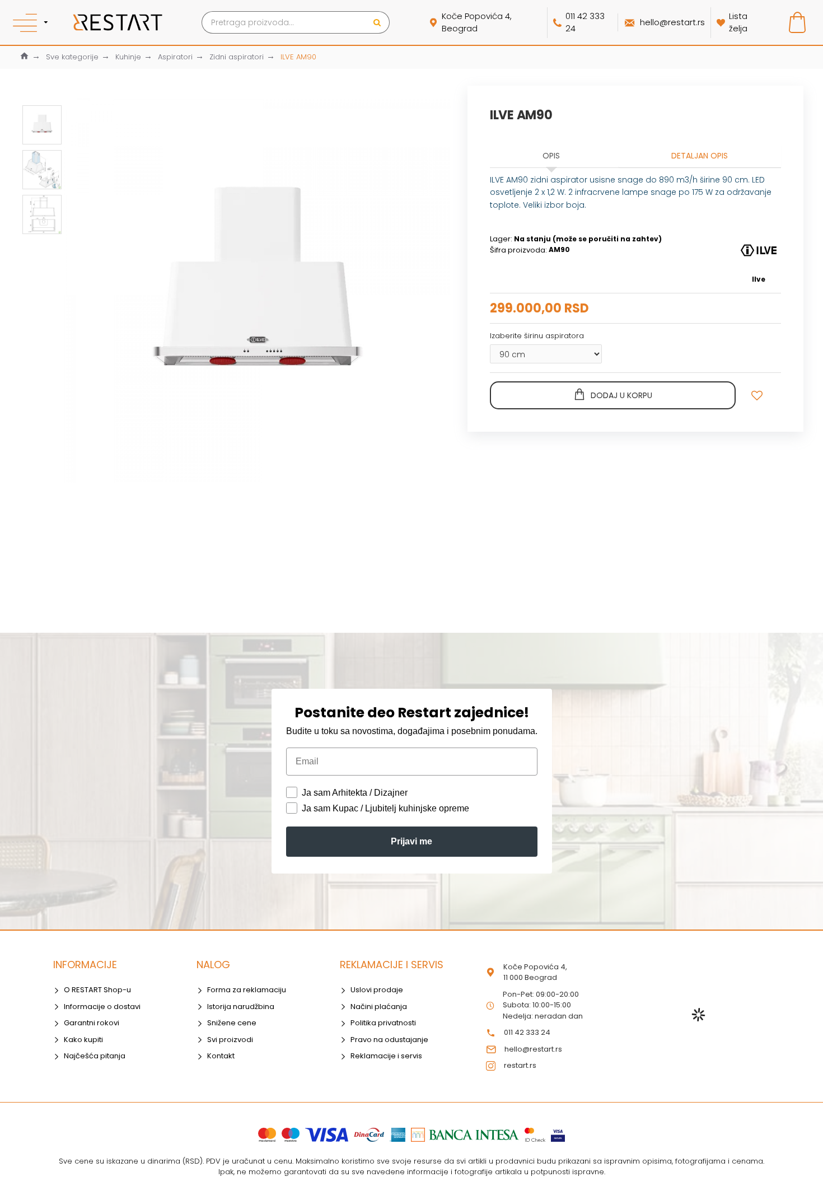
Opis (551, 155)
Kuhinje (128, 57)
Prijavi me (411, 841)
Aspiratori (175, 57)
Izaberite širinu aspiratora (537, 335)
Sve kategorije (72, 57)
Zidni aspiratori (236, 57)
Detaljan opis (699, 155)
